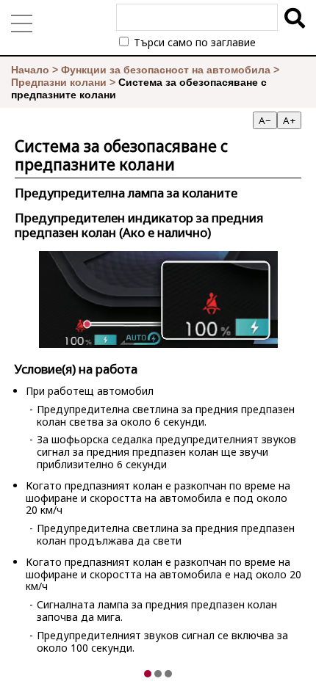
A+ (289, 120)
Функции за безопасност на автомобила (165, 70)
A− (265, 120)
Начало (30, 70)
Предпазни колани (59, 82)
